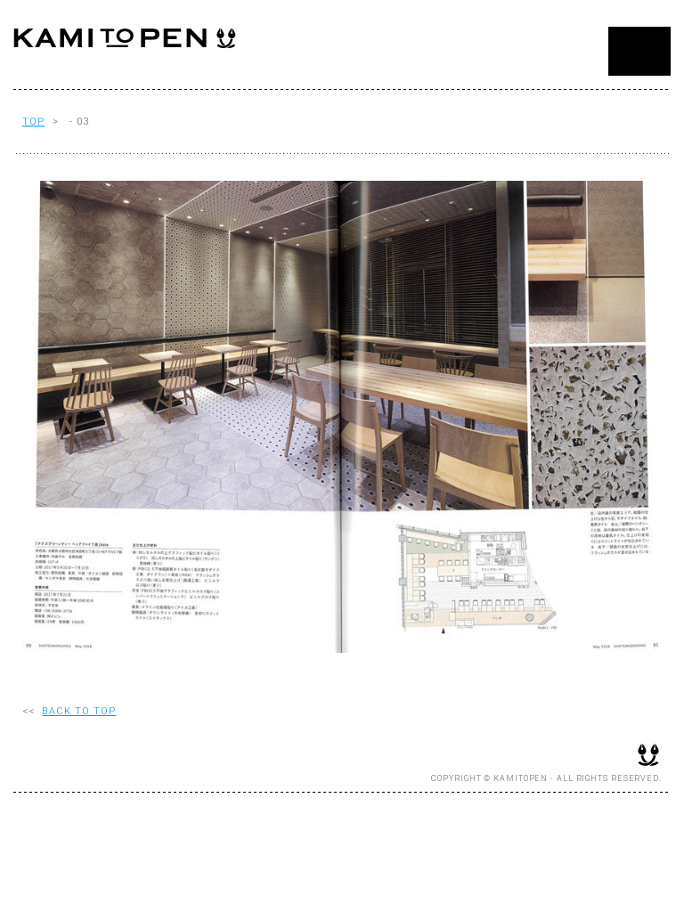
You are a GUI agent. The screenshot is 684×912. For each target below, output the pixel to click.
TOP (33, 121)
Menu (639, 51)
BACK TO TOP (79, 711)
